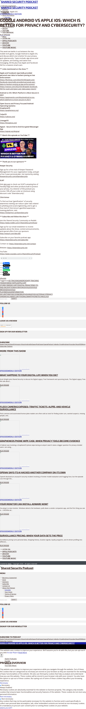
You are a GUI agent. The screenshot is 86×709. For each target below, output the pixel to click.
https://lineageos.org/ (8, 123)
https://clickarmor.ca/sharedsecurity (14, 212)
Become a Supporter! (9, 6)
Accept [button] (9, 652)
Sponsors (5, 10)
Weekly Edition (15, 14)
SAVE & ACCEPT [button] (6, 708)
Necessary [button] (4, 683)
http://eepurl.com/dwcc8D (10, 233)
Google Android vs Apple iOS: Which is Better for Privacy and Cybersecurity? (37, 643)
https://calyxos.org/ (7, 116)
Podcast (35, 294)
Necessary (6, 685)
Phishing (28, 294)
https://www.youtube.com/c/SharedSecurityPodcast (20, 254)
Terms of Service (10, 594)
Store (4, 580)
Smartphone (32, 296)
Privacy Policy (9, 596)
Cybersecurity (11, 285)
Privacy (42, 294)
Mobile (20, 294)
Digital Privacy (25, 285)
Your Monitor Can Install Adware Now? (24, 504)
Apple (15, 283)
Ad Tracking (13, 280)
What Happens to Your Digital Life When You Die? (29, 375)
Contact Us (6, 586)
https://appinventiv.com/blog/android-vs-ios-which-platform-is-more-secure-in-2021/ (17, 98)
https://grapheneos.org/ (9, 110)
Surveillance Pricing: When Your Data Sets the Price (31, 535)
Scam (10, 296)
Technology (43, 296)
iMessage (8, 292)
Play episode (4, 385)
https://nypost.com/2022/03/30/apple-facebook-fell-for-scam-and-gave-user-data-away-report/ (19, 87)
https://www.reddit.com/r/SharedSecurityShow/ (18, 223)
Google (26, 287)
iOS (16, 294)
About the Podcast (8, 15)
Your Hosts (8, 592)
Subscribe (5, 584)
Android (23, 280)
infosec (11, 294)
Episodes (7, 17)
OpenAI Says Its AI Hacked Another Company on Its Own (33, 472)
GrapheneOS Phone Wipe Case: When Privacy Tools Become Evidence (40, 441)
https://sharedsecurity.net (17, 247)
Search (14, 299)
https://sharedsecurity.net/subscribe (14, 240)
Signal (23, 296)
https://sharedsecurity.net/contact (22, 244)
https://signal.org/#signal (9, 131)
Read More (22, 652)
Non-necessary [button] (6, 696)
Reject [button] (15, 652)
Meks (10, 564)
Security (16, 296)
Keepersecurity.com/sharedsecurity (14, 176)
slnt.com (7, 184)
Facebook (18, 287)
